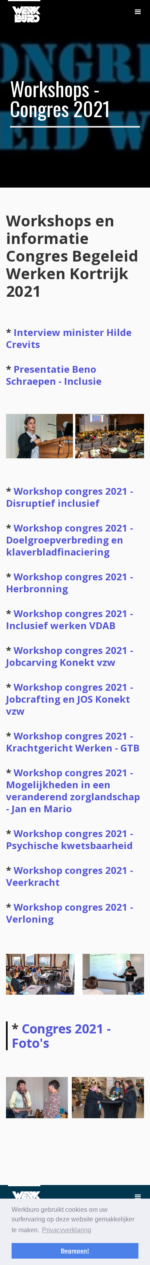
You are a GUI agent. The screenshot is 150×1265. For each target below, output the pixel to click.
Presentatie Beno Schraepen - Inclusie (54, 375)
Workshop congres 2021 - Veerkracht (69, 876)
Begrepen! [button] (75, 1250)
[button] (138, 12)
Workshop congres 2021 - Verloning (69, 912)
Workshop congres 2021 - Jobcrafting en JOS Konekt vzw (69, 698)
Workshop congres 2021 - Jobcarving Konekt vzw (69, 656)
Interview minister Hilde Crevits (69, 338)
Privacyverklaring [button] (66, 1230)
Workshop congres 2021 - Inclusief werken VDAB (69, 619)
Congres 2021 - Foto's (61, 1035)
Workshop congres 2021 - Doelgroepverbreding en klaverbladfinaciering (69, 539)
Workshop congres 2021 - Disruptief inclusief (69, 497)
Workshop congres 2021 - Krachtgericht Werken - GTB (73, 741)
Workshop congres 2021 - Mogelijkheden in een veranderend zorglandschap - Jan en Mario (73, 790)
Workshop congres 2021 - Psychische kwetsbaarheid (69, 839)
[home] (24, 11)
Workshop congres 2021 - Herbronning (69, 582)
